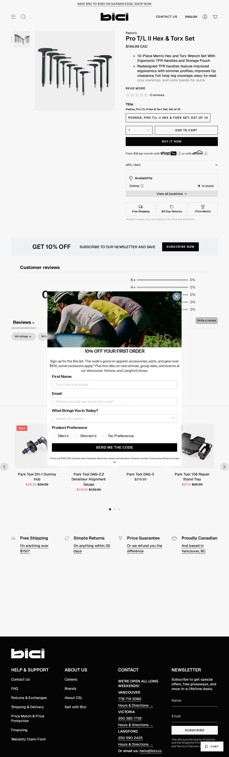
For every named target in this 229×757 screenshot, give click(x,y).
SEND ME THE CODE (114, 447)
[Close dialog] (176, 296)
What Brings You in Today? (75, 411)
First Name (62, 376)
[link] (114, 319)
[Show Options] (173, 419)
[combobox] (113, 419)
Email (57, 393)
